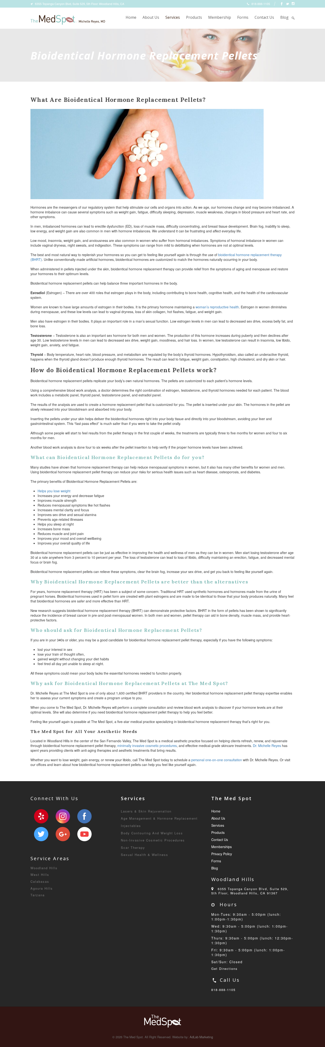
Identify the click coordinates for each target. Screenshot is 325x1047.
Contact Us (264, 17)
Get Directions (224, 968)
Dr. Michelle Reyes (267, 745)
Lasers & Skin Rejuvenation (146, 811)
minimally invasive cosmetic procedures (147, 745)
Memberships (221, 846)
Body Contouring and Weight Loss (152, 833)
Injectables (131, 825)
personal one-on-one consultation (216, 759)
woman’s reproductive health (217, 307)
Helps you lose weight (54, 490)
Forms (242, 17)
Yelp (41, 816)
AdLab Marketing (201, 1037)
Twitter (41, 834)
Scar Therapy (133, 847)
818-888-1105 (223, 989)
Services (172, 17)
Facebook (84, 816)
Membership (219, 17)
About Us (151, 17)
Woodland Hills (44, 868)
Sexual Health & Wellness (144, 854)
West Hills (39, 874)
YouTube (84, 834)
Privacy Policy (221, 853)
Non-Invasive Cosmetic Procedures (153, 840)
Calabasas (39, 881)
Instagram (63, 816)
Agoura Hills (41, 888)
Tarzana (37, 895)
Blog (284, 17)
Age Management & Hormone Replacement (159, 818)
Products (194, 17)
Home (131, 17)
